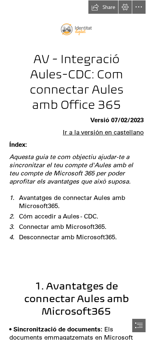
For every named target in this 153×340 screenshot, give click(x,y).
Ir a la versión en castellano (103, 132)
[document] (76, 170)
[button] (103, 7)
